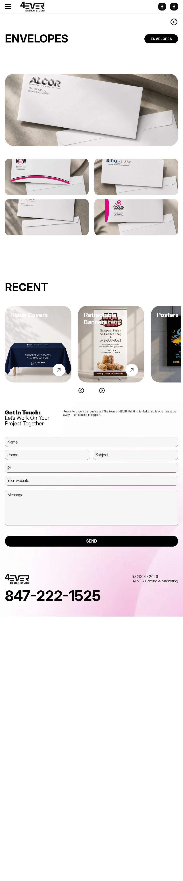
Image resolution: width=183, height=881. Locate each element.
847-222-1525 (53, 595)
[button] (81, 390)
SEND (91, 541)
